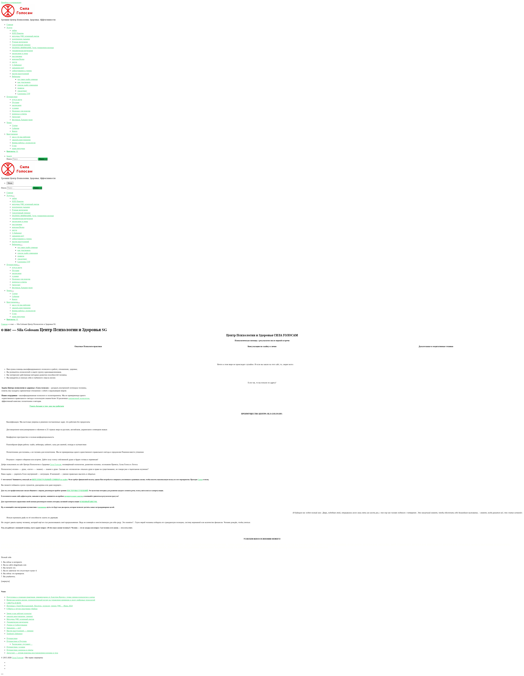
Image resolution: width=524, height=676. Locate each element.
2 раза (200, 480)
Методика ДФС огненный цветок (20, 619)
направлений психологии (78, 398)
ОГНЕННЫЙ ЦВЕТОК (88, 502)
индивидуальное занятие (73, 496)
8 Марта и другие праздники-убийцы (22, 609)
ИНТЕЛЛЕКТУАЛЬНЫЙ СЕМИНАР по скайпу (50, 480)
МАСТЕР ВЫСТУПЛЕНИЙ (77, 491)
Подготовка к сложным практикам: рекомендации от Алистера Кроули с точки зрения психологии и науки (51, 597)
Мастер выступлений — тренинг (20, 631)
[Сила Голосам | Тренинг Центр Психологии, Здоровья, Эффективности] (18, 17)
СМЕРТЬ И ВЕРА (14, 603)
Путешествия (12, 638)
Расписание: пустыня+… (22, 644)
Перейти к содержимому (11, 2)
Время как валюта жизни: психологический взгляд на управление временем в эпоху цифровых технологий (51, 600)
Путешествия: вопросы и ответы (20, 650)
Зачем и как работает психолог (19, 613)
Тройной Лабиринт (15, 634)
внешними (42, 507)
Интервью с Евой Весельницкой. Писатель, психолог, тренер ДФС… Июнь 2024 (40, 606)
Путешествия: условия (16, 647)
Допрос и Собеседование (17, 625)
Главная (4, 324)
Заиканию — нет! (14, 628)
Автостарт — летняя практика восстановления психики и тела (32, 653)
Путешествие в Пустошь (17, 641)
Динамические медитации (17, 622)
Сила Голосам (55, 464)
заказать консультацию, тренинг (20, 616)
